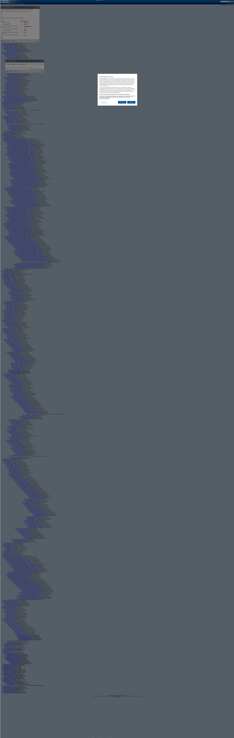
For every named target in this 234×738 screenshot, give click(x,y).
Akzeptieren (131, 102)
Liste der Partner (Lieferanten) (104, 98)
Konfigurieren (103, 102)
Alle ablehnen (122, 102)
